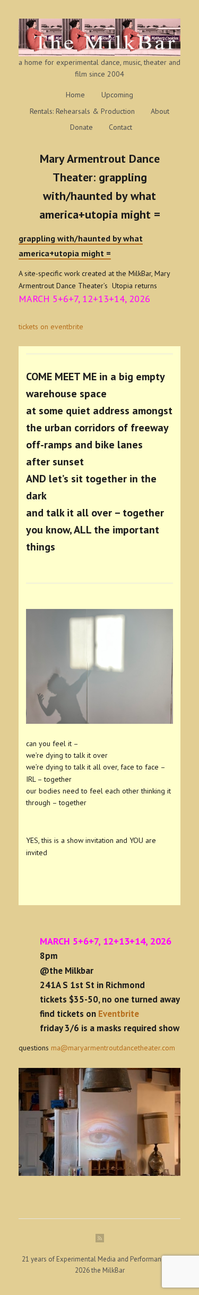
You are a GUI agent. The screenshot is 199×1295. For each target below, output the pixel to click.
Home (75, 94)
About (160, 111)
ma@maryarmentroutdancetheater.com (113, 1047)
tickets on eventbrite (51, 326)
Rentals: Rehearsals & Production (82, 111)
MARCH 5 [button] (38, 299)
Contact (120, 127)
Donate (81, 127)
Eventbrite (118, 1014)
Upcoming (117, 94)
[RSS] (100, 1238)
